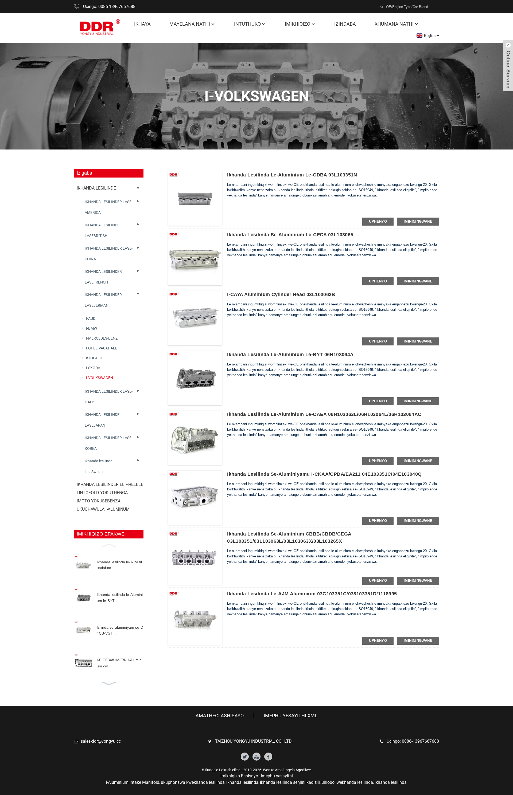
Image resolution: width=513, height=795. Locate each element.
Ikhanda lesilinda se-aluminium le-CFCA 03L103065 (290, 234)
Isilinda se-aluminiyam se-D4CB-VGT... (120, 630)
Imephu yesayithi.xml (290, 715)
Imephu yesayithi (277, 775)
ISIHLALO (94, 358)
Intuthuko (247, 24)
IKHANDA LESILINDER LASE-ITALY (109, 396)
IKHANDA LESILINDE (96, 188)
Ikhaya (142, 24)
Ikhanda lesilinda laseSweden (98, 466)
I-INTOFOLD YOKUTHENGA (102, 492)
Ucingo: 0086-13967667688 (109, 6)
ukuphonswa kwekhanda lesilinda (193, 782)
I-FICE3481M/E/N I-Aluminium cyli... (119, 663)
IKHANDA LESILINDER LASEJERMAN (103, 300)
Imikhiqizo (297, 24)
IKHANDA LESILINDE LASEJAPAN (102, 419)
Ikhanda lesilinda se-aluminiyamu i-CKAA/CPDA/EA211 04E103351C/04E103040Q (324, 474)
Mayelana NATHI (189, 24)
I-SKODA (93, 368)
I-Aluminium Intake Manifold (132, 782)
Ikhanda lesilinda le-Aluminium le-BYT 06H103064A (290, 354)
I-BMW (91, 328)
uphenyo (378, 221)
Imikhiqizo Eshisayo (239, 775)
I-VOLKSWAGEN (99, 378)
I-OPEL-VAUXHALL (101, 348)
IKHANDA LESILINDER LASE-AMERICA (109, 207)
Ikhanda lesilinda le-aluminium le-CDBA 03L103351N (292, 175)
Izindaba (345, 24)
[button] (108, 545)
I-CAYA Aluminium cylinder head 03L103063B (281, 294)
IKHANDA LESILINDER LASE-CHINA (109, 253)
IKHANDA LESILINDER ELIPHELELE (110, 484)
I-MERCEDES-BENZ (102, 338)
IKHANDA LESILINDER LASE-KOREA (109, 443)
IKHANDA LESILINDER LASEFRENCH (103, 276)
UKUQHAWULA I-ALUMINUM (103, 509)
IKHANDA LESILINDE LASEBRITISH (102, 230)
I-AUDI (91, 318)
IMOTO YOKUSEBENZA (99, 500)
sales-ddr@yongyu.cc (101, 741)
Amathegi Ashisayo (220, 715)
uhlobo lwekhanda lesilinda (347, 782)
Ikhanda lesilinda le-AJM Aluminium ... (119, 565)
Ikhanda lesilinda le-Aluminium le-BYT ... (120, 597)
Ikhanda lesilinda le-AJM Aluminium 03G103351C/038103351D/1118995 (312, 593)
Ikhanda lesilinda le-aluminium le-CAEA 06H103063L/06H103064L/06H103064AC (324, 414)
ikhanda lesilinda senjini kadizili (290, 782)
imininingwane (418, 221)
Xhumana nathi (394, 24)
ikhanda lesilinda (242, 782)
